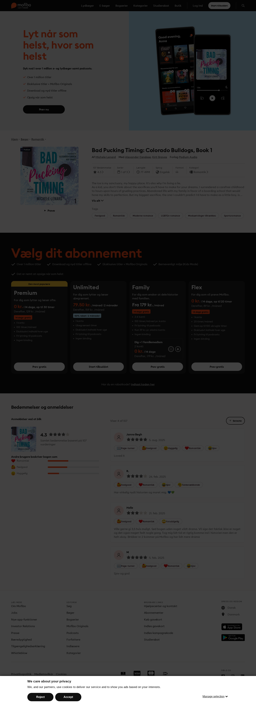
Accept (68, 696)
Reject (40, 696)
